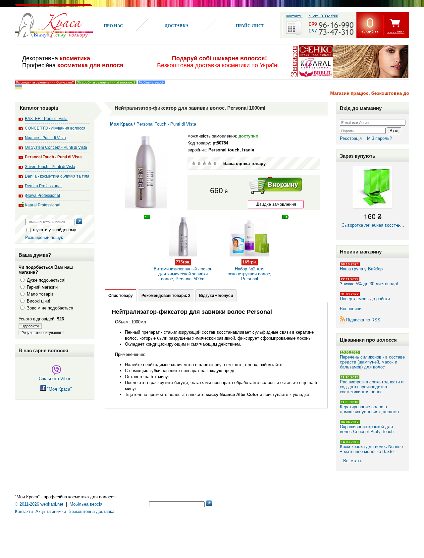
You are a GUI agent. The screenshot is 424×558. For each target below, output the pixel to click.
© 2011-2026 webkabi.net (39, 504)
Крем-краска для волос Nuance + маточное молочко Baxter (371, 449)
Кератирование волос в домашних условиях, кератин (369, 409)
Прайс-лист (250, 25)
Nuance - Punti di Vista (45, 138)
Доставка (176, 25)
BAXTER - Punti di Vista (46, 118)
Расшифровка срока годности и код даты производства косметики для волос (371, 386)
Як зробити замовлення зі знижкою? (106, 82)
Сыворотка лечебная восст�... (373, 219)
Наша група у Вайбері (362, 268)
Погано (199, 163)
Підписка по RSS (363, 319)
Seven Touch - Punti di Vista (50, 166)
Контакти (24, 511)
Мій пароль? (379, 138)
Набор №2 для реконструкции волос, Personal (249, 270)
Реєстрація (351, 138)
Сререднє (204, 163)
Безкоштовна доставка (91, 511)
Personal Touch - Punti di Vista (53, 157)
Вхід (394, 130)
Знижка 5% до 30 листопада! (369, 283)
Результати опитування (41, 333)
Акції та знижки (50, 511)
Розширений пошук (44, 237)
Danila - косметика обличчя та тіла (57, 176)
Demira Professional (43, 186)
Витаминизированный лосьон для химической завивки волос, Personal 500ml (183, 270)
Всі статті (352, 460)
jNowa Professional (42, 195)
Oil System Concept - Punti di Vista (56, 147)
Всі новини (350, 308)
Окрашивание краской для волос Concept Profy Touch (367, 429)
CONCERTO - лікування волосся (55, 128)
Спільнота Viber (54, 378)
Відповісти (30, 326)
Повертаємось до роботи (365, 298)
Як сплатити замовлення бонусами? (45, 82)
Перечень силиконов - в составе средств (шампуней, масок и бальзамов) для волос (372, 362)
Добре (209, 163)
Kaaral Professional (42, 205)
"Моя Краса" (59, 389)
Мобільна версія (151, 82)
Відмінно (215, 163)
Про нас (113, 25)
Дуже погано (193, 163)
